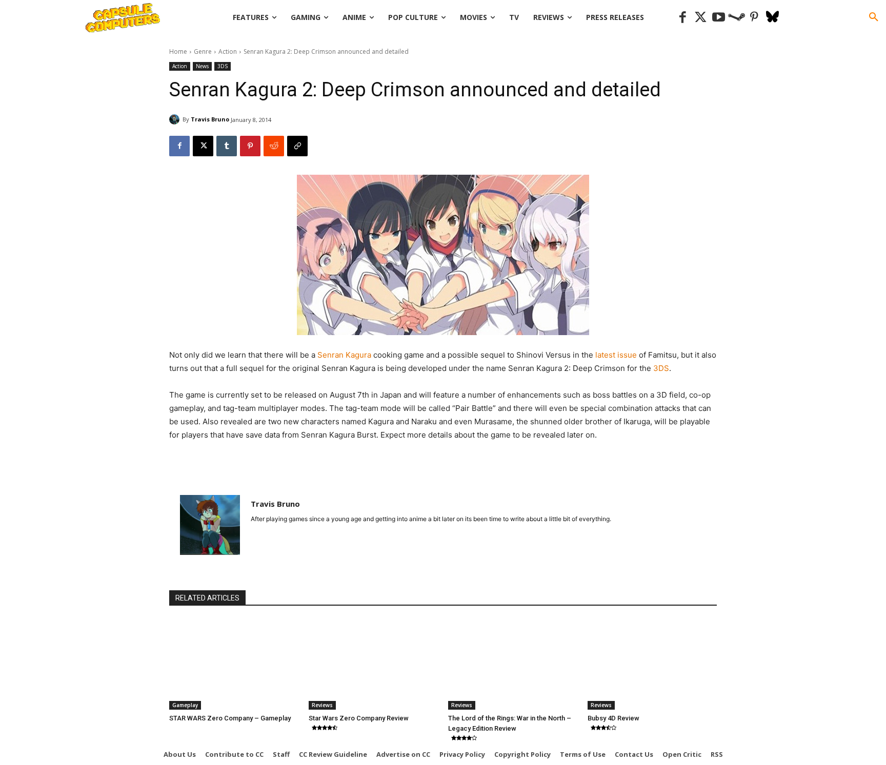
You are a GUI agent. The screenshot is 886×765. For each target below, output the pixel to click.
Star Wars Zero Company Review (359, 718)
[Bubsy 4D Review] (652, 664)
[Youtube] (718, 17)
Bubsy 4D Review (613, 718)
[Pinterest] (754, 17)
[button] (873, 17)
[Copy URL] (297, 146)
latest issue (617, 355)
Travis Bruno (210, 119)
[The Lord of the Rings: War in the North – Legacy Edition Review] (512, 664)
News (202, 66)
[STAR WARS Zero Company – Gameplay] (233, 664)
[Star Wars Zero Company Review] (373, 664)
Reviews (322, 705)
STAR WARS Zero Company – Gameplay (230, 718)
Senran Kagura (344, 355)
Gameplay (185, 705)
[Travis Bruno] (176, 119)
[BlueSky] (772, 17)
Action (227, 51)
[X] (203, 146)
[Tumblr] (226, 146)
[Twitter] (700, 17)
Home (178, 51)
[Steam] (736, 17)
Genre (203, 51)
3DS (222, 66)
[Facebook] (682, 17)
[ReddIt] (274, 146)
